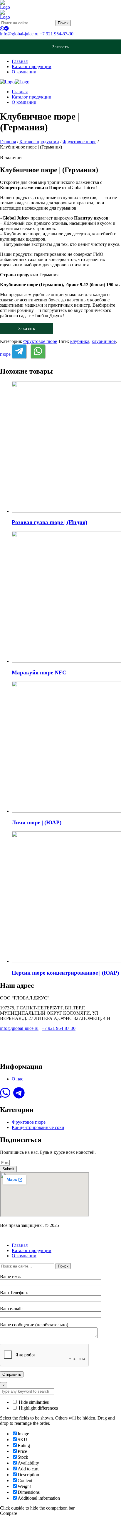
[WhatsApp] (2, 28)
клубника (79, 341)
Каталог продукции (31, 66)
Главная (20, 61)
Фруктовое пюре (79, 141)
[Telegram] (6, 28)
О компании (24, 71)
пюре (5, 354)
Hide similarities (33, 1402)
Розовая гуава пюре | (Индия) (49, 522)
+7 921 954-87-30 (56, 33)
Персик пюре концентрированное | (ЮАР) (65, 973)
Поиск (63, 23)
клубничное (104, 341)
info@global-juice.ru (19, 33)
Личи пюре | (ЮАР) (36, 822)
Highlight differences (38, 1408)
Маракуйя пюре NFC (39, 672)
